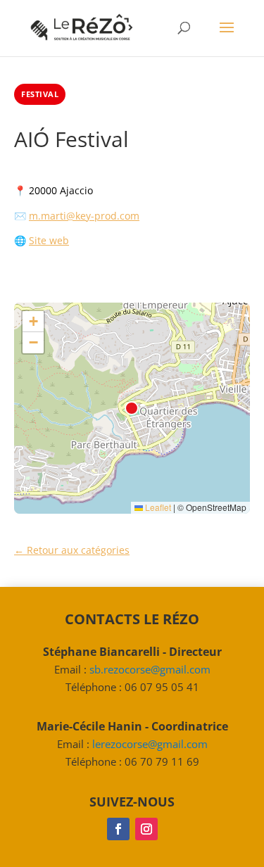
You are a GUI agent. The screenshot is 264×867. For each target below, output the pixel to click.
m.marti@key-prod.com (84, 215)
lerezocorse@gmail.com (150, 744)
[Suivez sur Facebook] (118, 829)
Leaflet (157, 507)
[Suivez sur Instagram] (146, 829)
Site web (49, 240)
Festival (39, 94)
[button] (33, 321)
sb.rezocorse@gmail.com (149, 669)
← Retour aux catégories (72, 550)
